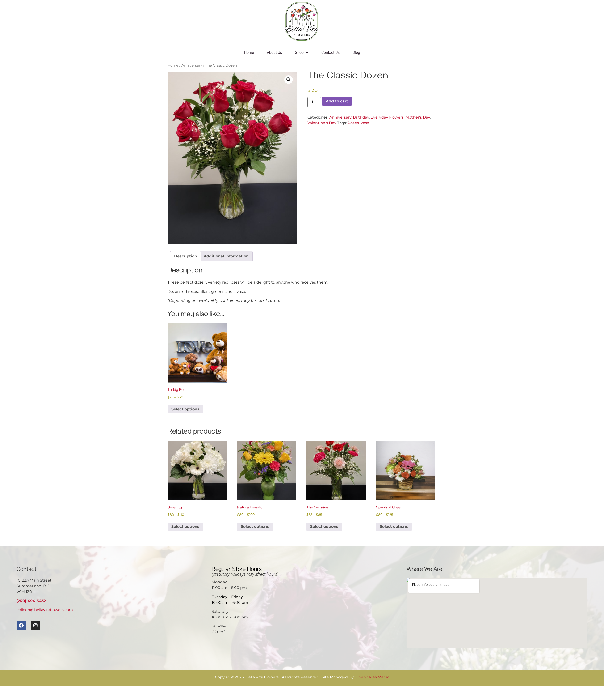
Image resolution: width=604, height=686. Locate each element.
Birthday (361, 117)
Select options (185, 409)
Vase (365, 123)
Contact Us (330, 52)
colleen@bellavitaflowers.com (45, 610)
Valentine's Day (321, 123)
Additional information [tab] (226, 256)
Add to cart (337, 101)
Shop (299, 52)
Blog (356, 52)
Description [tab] (185, 256)
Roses (353, 123)
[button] (288, 79)
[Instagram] (35, 625)
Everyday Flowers (387, 117)
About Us (274, 52)
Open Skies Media (372, 677)
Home (249, 52)
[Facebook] (21, 625)
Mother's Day (417, 117)
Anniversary (191, 65)
